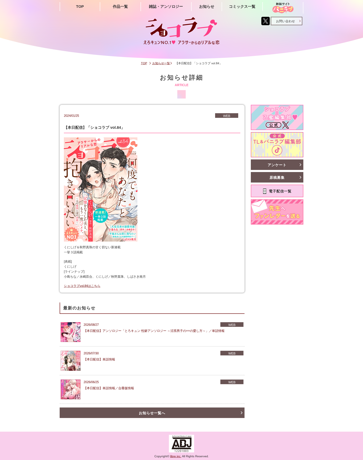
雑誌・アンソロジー (166, 6)
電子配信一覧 (280, 191)
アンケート (277, 165)
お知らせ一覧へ (152, 413)
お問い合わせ (285, 21)
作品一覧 (120, 6)
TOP (80, 6)
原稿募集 (277, 178)
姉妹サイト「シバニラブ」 (283, 8)
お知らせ (206, 6)
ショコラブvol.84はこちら (82, 286)
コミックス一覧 (242, 6)
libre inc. (175, 456)
